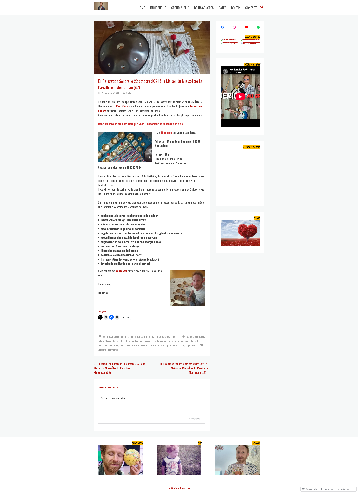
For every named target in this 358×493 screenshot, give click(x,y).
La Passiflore (120, 106)
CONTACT (251, 7)
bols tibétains (104, 341)
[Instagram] (234, 27)
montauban (117, 336)
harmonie (148, 341)
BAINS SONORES (204, 7)
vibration (180, 345)
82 (188, 336)
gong (131, 341)
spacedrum (154, 345)
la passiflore (174, 341)
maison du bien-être (190, 341)
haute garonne (161, 341)
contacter (121, 271)
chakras (115, 341)
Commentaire (194, 418)
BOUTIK (235, 7)
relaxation (128, 336)
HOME (141, 7)
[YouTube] (246, 27)
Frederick (130, 93)
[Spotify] (258, 27)
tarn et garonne (161, 336)
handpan (139, 341)
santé (137, 336)
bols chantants (197, 336)
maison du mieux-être (108, 345)
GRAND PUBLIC (180, 7)
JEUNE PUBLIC (158, 7)
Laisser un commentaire (109, 349)
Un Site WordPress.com (179, 488)
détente (124, 341)
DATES (222, 7)
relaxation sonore (139, 345)
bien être (107, 336)
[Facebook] (222, 27)
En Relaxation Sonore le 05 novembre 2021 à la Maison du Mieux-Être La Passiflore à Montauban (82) (185, 367)
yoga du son (190, 345)
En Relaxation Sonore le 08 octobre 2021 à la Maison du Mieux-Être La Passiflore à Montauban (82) (119, 367)
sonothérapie (147, 336)
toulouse (174, 336)
